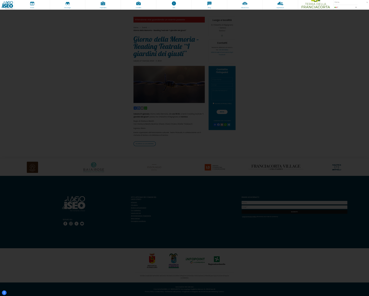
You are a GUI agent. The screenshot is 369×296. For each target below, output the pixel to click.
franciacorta (316, 8)
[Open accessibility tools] (4, 292)
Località (138, 8)
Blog (209, 8)
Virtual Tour (245, 8)
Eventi (32, 8)
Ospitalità (103, 8)
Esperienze (280, 8)
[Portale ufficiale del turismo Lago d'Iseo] (7, 4)
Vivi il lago (67, 8)
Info (174, 8)
